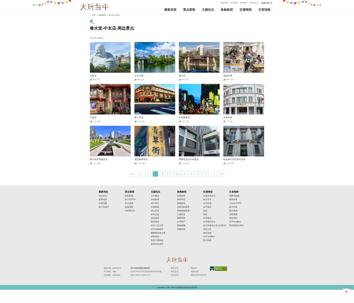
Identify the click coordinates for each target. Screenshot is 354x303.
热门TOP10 (130, 199)
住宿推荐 (181, 196)
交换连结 (175, 274)
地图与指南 (234, 196)
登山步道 (155, 210)
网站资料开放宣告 (198, 274)
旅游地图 (129, 207)
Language (253, 2)
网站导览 (224, 2)
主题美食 (181, 214)
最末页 (221, 174)
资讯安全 (175, 271)
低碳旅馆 (181, 203)
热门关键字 (104, 207)
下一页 (214, 174)
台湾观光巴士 (209, 221)
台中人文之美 (157, 225)
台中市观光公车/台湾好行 (215, 225)
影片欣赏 (233, 207)
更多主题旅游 (157, 240)
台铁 (205, 210)
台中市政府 (177, 259)
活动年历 (103, 196)
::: (218, 2)
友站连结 (233, 218)
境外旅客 (243, 2)
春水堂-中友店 (114, 15)
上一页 (140, 174)
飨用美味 (181, 218)
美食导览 (181, 199)
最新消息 (103, 199)
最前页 (132, 174)
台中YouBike (209, 236)
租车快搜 (207, 240)
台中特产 (181, 221)
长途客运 (207, 218)
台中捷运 (207, 207)
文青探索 (155, 207)
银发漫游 (155, 221)
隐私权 (194, 268)
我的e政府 (212, 269)
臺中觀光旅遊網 (94, 6)
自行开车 (207, 199)
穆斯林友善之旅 (158, 233)
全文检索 (234, 2)
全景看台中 (130, 210)
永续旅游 (155, 199)
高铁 (205, 214)
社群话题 (103, 203)
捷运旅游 (155, 218)
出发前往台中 (209, 196)
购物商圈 (181, 225)
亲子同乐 (155, 203)
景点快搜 (129, 203)
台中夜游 (155, 196)
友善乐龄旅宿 (183, 207)
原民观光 (155, 236)
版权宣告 (195, 271)
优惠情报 (181, 229)
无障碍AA (221, 269)
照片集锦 (233, 210)
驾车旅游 (207, 233)
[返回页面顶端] (346, 292)
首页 (94, 15)
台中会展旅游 (157, 229)
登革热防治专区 (236, 225)
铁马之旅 (155, 214)
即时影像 (129, 196)
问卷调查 (233, 214)
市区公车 (207, 229)
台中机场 (207, 203)
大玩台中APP (235, 203)
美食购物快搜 (183, 210)
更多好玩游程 (157, 244)
